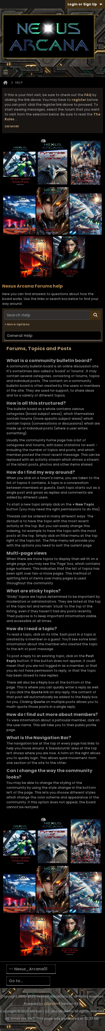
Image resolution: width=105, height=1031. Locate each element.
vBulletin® (52, 1003)
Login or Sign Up (82, 4)
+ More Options (17, 324)
